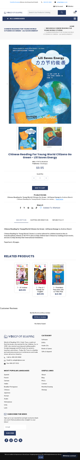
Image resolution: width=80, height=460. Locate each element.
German (6, 380)
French (6, 377)
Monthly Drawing (14, 2)
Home (72, 26)
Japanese (7, 393)
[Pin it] (28, 208)
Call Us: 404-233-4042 (14, 357)
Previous (7, 84)
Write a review (40, 317)
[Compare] (29, 278)
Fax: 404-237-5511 (13, 363)
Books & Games (47, 348)
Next (73, 84)
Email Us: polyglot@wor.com (16, 360)
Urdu (5, 405)
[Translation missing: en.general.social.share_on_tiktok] (36, 208)
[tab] (21, 219)
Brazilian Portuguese (11, 387)
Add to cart (40, 188)
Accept (41, 457)
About (44, 374)
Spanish (6, 374)
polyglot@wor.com (62, 2)
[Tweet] (24, 208)
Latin (5, 408)
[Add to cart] (14, 278)
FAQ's (44, 380)
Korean (6, 396)
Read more (59, 199)
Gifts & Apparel (47, 351)
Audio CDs (45, 345)
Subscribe (10, 433)
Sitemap (44, 390)
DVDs (43, 342)
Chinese (6, 390)
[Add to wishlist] (39, 208)
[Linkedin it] (32, 208)
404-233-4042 (47, 2)
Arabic (6, 399)
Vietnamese (8, 402)
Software (45, 339)
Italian (6, 383)
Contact (44, 383)
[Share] (20, 208)
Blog (43, 377)
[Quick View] (24, 278)
